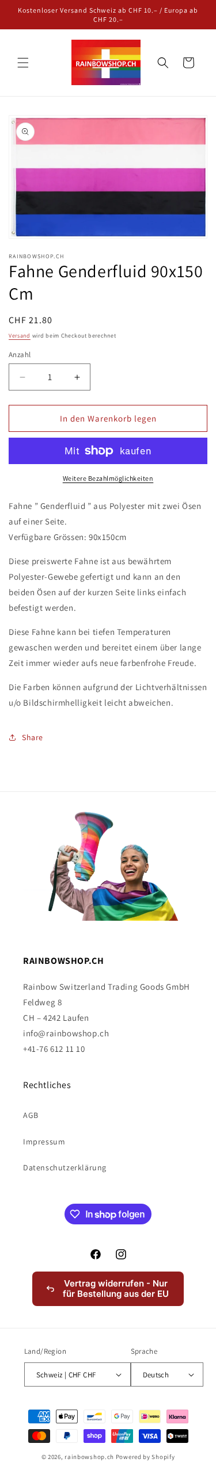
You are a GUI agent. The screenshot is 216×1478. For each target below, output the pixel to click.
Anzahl (20, 354)
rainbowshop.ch (89, 1457)
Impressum (44, 1141)
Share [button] (32, 737)
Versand (20, 335)
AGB (31, 1115)
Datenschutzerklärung (65, 1167)
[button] (23, 62)
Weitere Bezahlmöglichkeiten (108, 478)
